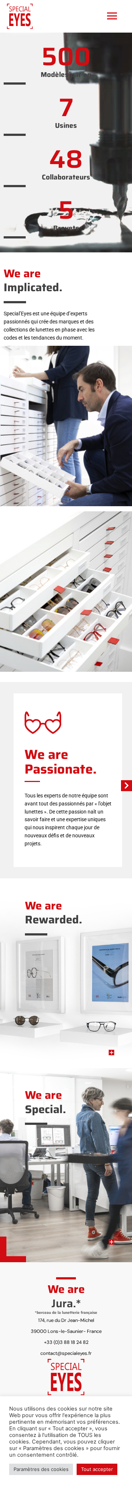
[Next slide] (126, 785)
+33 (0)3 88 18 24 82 (66, 1342)
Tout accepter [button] (97, 1469)
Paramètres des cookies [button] (41, 1469)
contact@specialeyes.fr (66, 1353)
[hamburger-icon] (112, 15)
